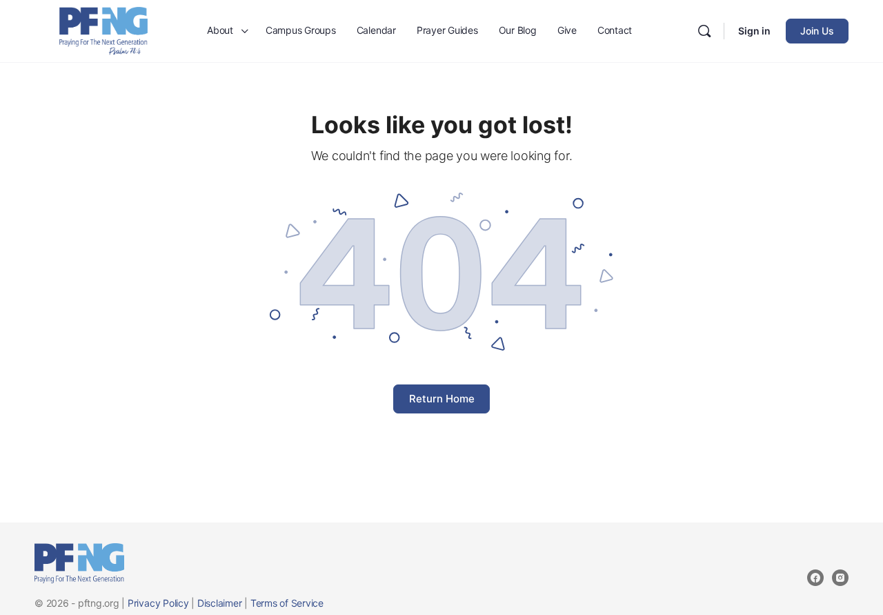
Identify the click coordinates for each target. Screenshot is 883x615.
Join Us (817, 31)
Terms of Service (287, 603)
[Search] (704, 31)
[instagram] (840, 577)
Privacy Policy (158, 603)
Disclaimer (219, 603)
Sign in (754, 31)
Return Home (442, 398)
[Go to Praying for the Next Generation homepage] (103, 30)
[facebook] (815, 577)
